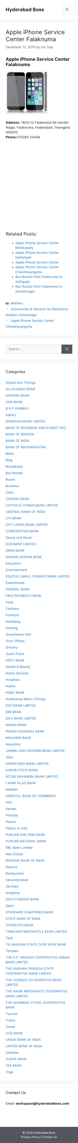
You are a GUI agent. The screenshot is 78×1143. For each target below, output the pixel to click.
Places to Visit (16, 828)
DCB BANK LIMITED (21, 544)
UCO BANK (14, 1033)
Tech (9, 938)
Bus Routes (14, 473)
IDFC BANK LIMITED (21, 718)
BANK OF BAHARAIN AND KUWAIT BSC (36, 428)
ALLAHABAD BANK (20, 389)
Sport (10, 906)
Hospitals (13, 680)
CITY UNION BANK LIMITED (27, 525)
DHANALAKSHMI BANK (24, 557)
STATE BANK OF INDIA (23, 919)
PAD (9, 802)
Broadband (14, 466)
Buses (10, 479)
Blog (9, 460)
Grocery (12, 647)
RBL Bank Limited (19, 848)
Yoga (9, 1072)
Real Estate (14, 854)
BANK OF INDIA (17, 441)
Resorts (11, 867)
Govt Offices (15, 641)
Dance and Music (19, 537)
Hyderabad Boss (25, 9)
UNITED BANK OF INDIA (24, 1046)
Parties (11, 809)
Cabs (10, 492)
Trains (10, 1020)
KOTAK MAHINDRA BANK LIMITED (32, 776)
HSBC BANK (15, 693)
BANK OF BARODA (20, 434)
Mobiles (17, 303)
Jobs (9, 757)
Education (13, 563)
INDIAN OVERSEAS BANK (25, 731)
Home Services (17, 673)
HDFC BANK (15, 660)
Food (9, 602)
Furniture (12, 615)
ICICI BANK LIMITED (21, 705)
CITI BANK (13, 518)
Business (12, 486)
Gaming (11, 628)
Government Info (18, 634)
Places (11, 822)
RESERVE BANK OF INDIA (25, 860)
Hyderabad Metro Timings (26, 699)
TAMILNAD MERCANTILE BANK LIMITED (36, 931)
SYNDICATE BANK (20, 925)
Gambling (13, 621)
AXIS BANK (14, 402)
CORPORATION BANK (22, 531)
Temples (12, 951)
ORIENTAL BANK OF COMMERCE (31, 796)
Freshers (12, 609)
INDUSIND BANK (18, 738)
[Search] (67, 349)
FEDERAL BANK (18, 589)
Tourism (12, 1014)
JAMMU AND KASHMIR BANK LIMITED (35, 751)
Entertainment (16, 570)
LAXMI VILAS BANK (21, 783)
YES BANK (14, 1065)
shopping (13, 893)
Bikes (10, 454)
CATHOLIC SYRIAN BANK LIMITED (32, 505)
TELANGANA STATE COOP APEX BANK (36, 944)
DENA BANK (15, 550)
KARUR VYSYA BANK (22, 770)
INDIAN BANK (16, 725)
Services (12, 886)
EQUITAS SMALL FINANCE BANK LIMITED (38, 576)
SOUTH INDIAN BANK (22, 899)
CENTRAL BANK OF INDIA (25, 512)
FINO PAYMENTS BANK (23, 596)
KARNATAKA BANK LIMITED (27, 764)
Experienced (15, 583)
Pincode (12, 815)
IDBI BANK (13, 712)
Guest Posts (15, 654)
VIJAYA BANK (16, 1059)
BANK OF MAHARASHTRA (26, 447)
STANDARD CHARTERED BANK (29, 912)
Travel (10, 1027)
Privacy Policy (30, 1137)
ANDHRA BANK (17, 395)
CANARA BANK (17, 499)
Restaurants (15, 873)
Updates (12, 1052)
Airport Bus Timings (21, 382)
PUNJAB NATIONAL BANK (26, 841)
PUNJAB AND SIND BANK (25, 835)
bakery (11, 415)
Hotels (11, 686)
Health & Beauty (18, 667)
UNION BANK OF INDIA (23, 1040)
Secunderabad (17, 880)
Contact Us (49, 1137)
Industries (13, 744)
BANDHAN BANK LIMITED (25, 421)
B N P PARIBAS (17, 408)
